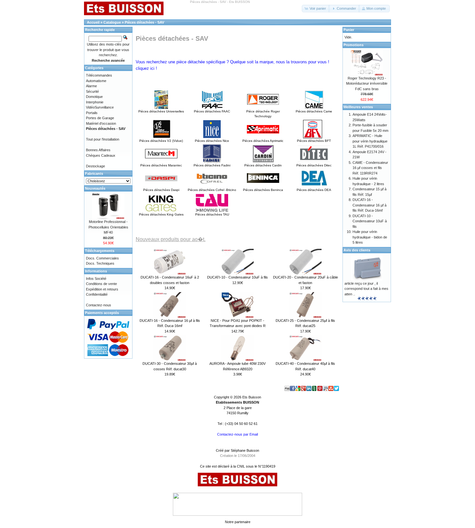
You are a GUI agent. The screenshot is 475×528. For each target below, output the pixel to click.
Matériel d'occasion (101, 123)
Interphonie (94, 102)
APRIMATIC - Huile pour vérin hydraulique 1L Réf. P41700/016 (370, 141)
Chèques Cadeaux (100, 155)
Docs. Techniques (100, 263)
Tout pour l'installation (102, 139)
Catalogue (112, 22)
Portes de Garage (100, 118)
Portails (92, 113)
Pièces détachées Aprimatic (262, 141)
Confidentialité (97, 294)
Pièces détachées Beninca (263, 190)
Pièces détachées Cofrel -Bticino (212, 190)
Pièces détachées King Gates (161, 214)
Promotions (353, 45)
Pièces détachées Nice (212, 141)
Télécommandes (99, 75)
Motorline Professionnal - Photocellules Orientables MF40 (108, 227)
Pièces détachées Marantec (161, 165)
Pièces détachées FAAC (212, 111)
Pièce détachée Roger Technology (263, 114)
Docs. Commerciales (102, 258)
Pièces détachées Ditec (314, 165)
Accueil (93, 22)
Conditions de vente (101, 284)
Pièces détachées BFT (314, 141)
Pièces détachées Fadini (212, 165)
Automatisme (96, 81)
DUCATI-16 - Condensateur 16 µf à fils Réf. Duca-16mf (369, 205)
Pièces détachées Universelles (161, 111)
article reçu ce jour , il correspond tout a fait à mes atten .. (366, 288)
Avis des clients (356, 250)
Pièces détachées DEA (314, 190)
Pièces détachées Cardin (263, 165)
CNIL (241, 466)
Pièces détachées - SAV (144, 22)
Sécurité (92, 91)
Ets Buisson (251, 397)
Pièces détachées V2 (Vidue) (161, 141)
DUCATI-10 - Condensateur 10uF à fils (237, 277)
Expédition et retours (102, 289)
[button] (316, 8)
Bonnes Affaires (98, 150)
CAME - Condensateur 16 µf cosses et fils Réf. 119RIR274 (370, 168)
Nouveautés (95, 188)
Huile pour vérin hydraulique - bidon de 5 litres (370, 237)
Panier (348, 30)
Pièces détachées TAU (212, 214)
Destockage (95, 166)
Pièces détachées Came (314, 111)
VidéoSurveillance (100, 107)
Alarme (91, 86)
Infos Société (96, 278)
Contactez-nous (98, 305)
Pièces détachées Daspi (161, 190)
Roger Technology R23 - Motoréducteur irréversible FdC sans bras (366, 83)
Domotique (94, 97)
